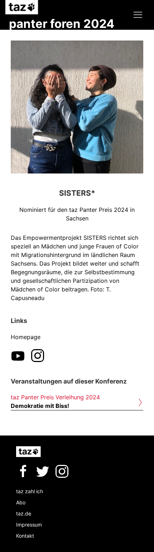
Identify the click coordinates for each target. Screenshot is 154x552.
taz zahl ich (29, 491)
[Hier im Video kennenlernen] (18, 355)
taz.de (23, 513)
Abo (20, 502)
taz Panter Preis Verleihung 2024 (55, 397)
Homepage (25, 337)
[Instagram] (37, 355)
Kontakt (25, 536)
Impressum (29, 525)
